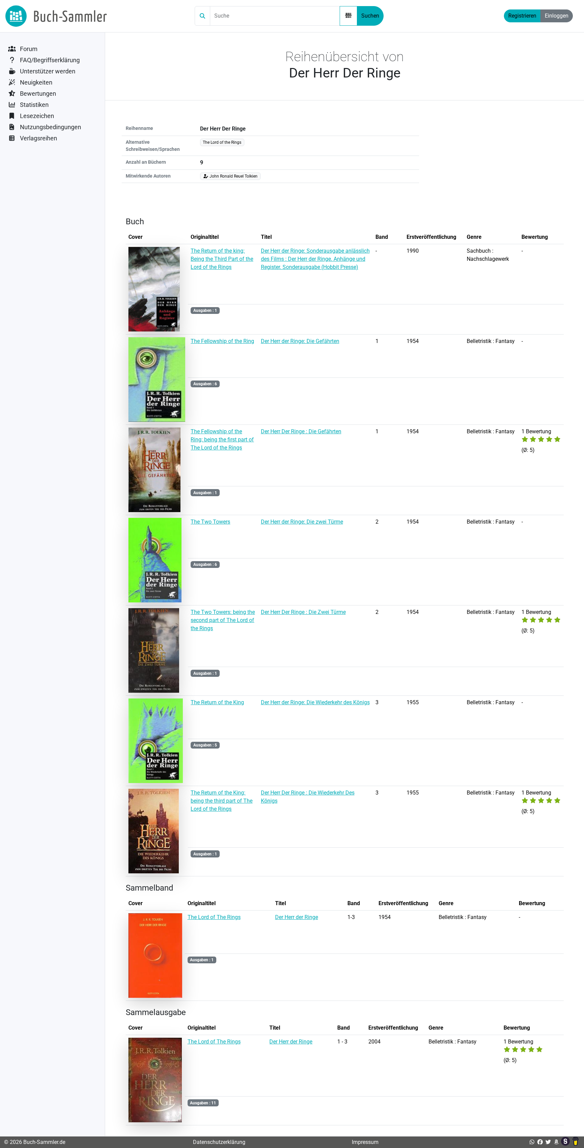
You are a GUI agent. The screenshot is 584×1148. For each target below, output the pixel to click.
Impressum (365, 1142)
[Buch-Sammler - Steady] (566, 1142)
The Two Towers (210, 522)
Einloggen (556, 16)
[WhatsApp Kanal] (532, 1142)
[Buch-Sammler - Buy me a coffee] (575, 1142)
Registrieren (522, 16)
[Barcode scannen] (348, 16)
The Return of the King (217, 702)
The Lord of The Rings (214, 917)
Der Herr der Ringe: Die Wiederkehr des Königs (315, 702)
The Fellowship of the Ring (222, 341)
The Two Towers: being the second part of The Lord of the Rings (223, 620)
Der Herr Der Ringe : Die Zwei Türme (303, 612)
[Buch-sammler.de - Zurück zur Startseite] (56, 16)
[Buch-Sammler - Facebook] (540, 1142)
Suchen (370, 16)
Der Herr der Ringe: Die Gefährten (300, 341)
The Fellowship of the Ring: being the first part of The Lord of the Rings (222, 439)
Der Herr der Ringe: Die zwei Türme (302, 522)
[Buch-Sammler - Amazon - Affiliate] (556, 1142)
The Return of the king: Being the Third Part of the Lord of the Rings (222, 259)
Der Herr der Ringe (296, 917)
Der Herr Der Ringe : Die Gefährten (301, 431)
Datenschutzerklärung (219, 1142)
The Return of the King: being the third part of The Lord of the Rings (221, 800)
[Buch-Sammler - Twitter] (548, 1142)
